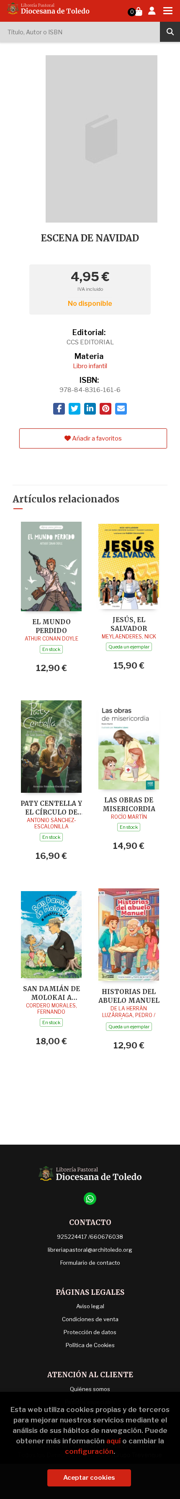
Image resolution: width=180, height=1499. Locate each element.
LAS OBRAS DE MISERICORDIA (129, 804)
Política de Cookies (90, 1345)
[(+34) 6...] (90, 1198)
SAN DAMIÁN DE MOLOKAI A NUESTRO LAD (51, 993)
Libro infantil (90, 366)
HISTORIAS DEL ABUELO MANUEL (128, 996)
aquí (113, 1441)
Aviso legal (90, 1306)
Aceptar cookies (89, 1477)
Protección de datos (90, 1332)
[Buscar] (170, 32)
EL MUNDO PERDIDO (51, 626)
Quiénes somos (90, 1389)
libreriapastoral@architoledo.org (90, 1249)
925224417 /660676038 (90, 1236)
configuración (89, 1451)
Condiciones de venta (90, 1319)
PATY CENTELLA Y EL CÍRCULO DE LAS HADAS (51, 807)
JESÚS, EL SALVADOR (129, 624)
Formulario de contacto (90, 1262)
